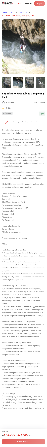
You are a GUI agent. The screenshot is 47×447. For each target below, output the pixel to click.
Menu (20, 3)
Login (39, 3)
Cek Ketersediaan (22, 441)
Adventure (7, 113)
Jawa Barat (22, 12)
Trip (12, 12)
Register (28, 3)
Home (4, 12)
